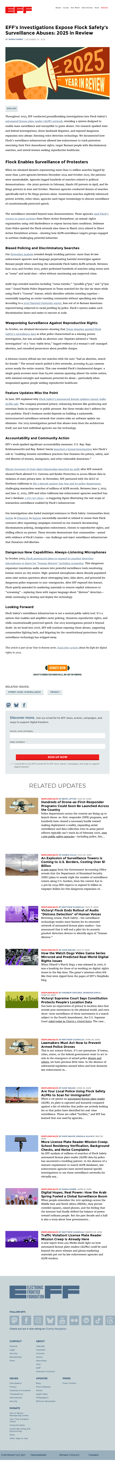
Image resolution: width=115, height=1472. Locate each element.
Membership (16, 1357)
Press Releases (43, 1387)
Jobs (38, 1364)
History (39, 1357)
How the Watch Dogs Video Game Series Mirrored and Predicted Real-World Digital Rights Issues (74, 957)
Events (39, 1390)
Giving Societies (17, 1425)
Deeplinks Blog (50, 799)
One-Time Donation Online (19, 1420)
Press (12, 1360)
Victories (40, 1353)
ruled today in (70, 1021)
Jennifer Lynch (91, 993)
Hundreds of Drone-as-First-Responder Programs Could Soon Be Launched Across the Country (75, 806)
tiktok (98, 1320)
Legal (12, 1350)
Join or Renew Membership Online (19, 1414)
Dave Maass (68, 950)
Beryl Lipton (69, 799)
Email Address (17, 742)
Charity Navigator (56, 1328)
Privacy (55, 692)
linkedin (86, 1320)
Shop (12, 1435)
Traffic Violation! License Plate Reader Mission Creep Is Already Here (71, 1237)
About (58, 8)
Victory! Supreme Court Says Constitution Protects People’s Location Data (74, 1000)
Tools (96, 8)
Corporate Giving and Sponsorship (20, 1429)
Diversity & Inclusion (45, 1371)
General (13, 1346)
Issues (66, 8)
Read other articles (68, 647)
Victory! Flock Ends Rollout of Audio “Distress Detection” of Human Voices (71, 912)
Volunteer (40, 1350)
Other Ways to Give (19, 1438)
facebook (26, 1320)
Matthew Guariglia (73, 907)
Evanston (22, 518)
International (16, 1397)
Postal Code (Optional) (21, 731)
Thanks (93, 1455)
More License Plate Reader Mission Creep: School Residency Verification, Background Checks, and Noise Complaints (75, 1145)
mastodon (14, 1320)
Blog (38, 1383)
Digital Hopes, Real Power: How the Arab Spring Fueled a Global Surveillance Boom (74, 1194)
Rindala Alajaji (85, 1136)
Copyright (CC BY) (13, 1455)
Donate (104, 8)
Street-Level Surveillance (24, 692)
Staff (38, 1368)
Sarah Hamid (16, 39)
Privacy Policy (69, 1455)
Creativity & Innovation (20, 1390)
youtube (62, 1320)
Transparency (16, 1394)
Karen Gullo (69, 855)
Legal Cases (42, 1394)
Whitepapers (42, 1397)
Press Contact (69, 1383)
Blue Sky (50, 1320)
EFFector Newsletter (46, 1401)
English (11, 108)
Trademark (38, 1455)
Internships (41, 1360)
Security (13, 1353)
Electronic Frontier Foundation (18, 10)
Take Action (87, 8)
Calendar (40, 1346)
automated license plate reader (86, 1098)
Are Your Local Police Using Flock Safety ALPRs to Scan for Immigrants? (73, 1093)
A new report (49, 869)
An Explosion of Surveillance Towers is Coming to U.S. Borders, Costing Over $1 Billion (73, 862)
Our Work (75, 8)
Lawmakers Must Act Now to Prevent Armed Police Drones (71, 1045)
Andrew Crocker (72, 993)
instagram (38, 1320)
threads (110, 1320)
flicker (74, 1320)
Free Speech (16, 1383)
